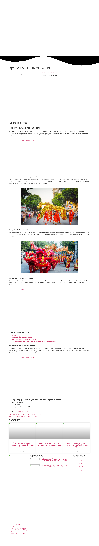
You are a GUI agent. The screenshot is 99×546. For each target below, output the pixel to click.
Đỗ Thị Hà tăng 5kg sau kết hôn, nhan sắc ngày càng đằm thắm (77, 445)
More (80, 473)
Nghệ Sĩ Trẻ (80, 466)
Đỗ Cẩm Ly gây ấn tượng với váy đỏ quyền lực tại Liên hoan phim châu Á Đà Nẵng (22, 445)
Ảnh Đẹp (80, 460)
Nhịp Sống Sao (80, 470)
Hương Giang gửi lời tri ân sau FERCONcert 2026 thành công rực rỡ (49, 445)
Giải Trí (80, 463)
